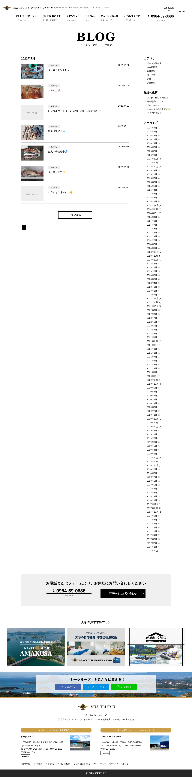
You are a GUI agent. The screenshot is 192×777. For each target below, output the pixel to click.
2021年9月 (152, 349)
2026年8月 (152, 128)
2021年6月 (152, 361)
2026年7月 (152, 132)
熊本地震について (155, 101)
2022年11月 (152, 302)
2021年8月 (152, 353)
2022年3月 (152, 333)
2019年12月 (152, 419)
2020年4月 (152, 403)
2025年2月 (152, 197)
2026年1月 (152, 155)
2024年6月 (152, 229)
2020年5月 (152, 399)
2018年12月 (152, 458)
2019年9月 (152, 430)
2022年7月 (152, 318)
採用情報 (26, 764)
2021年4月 (152, 368)
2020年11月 (152, 380)
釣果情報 (151, 83)
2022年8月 (152, 314)
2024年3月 (152, 240)
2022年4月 (152, 330)
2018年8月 (152, 473)
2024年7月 (152, 225)
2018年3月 (152, 492)
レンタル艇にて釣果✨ (157, 98)
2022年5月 (152, 326)
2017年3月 (152, 539)
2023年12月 (152, 252)
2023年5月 (152, 279)
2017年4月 (152, 535)
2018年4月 (152, 489)
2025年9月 (152, 170)
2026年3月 (152, 147)
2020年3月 (152, 407)
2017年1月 (152, 547)
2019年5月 (152, 446)
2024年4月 (152, 236)
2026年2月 (152, 151)
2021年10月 (152, 345)
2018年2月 (152, 496)
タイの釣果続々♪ (155, 113)
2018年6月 (152, 481)
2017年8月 (152, 520)
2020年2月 (152, 411)
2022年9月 (152, 310)
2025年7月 (152, 178)
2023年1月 (152, 295)
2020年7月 (152, 395)
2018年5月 (152, 485)
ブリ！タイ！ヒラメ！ (157, 105)
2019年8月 (152, 434)
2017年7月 (152, 523)
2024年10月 (152, 213)
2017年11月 (152, 508)
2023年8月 (152, 267)
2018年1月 (152, 500)
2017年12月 (152, 504)
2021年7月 (152, 357)
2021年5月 (152, 364)
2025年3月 (152, 194)
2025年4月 (152, 190)
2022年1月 (152, 337)
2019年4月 (152, 450)
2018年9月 (152, 469)
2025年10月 (152, 166)
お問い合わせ (63, 764)
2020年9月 (152, 388)
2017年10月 (152, 512)
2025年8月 (152, 174)
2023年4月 (152, 283)
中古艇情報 (152, 67)
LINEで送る (126, 687)
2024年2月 (152, 244)
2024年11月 (152, 209)
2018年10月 (152, 465)
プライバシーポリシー (120, 764)
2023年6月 (152, 275)
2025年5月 (152, 186)
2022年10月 (152, 306)
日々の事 (151, 75)
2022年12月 (152, 298)
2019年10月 (152, 427)
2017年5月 (152, 531)
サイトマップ (100, 764)
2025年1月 (152, 201)
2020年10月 (152, 384)
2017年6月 (152, 527)
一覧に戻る (75, 215)
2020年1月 (152, 415)
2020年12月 (152, 376)
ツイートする (98, 687)
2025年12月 (152, 159)
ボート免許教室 (154, 63)
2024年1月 (152, 248)
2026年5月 (152, 139)
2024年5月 (152, 232)
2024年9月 (152, 217)
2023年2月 (152, 291)
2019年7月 (152, 438)
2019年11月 (152, 423)
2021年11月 (152, 341)
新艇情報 (151, 71)
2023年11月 (152, 256)
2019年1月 (152, 454)
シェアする (70, 687)
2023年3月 (152, 287)
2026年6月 (152, 135)
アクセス (49, 764)
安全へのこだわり (82, 764)
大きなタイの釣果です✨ (158, 109)
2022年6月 (152, 322)
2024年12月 (152, 205)
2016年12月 (152, 551)
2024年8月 (152, 221)
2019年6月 (152, 442)
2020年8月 (152, 392)
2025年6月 (152, 182)
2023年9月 (152, 263)
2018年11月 (152, 461)
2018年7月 (152, 477)
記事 (149, 79)
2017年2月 (152, 543)
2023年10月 (152, 260)
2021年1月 (152, 372)
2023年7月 (152, 271)
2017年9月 (152, 516)
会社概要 (38, 764)
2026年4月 (152, 143)
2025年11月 (152, 163)
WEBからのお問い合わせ (123, 593)
